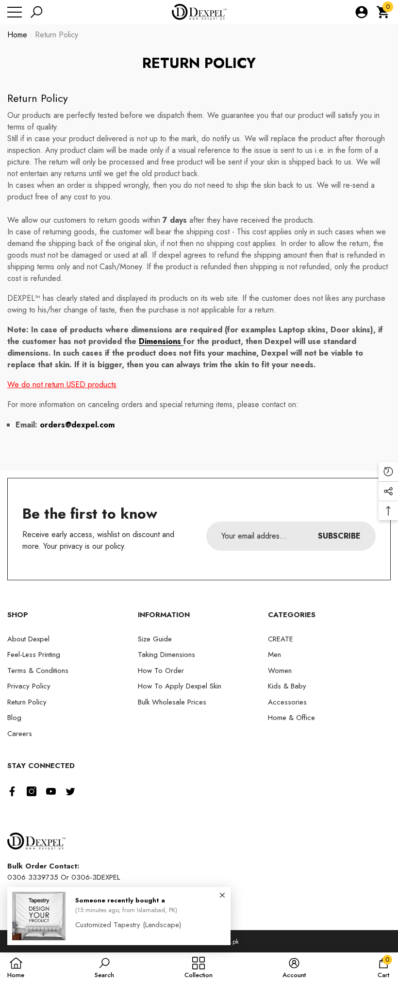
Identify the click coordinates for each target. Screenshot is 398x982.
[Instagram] (31, 791)
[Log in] (361, 12)
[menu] (14, 12)
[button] (36, 12)
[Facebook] (12, 791)
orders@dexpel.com (77, 424)
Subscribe (339, 535)
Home (17, 34)
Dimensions (161, 341)
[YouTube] (51, 791)
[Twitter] (70, 791)
